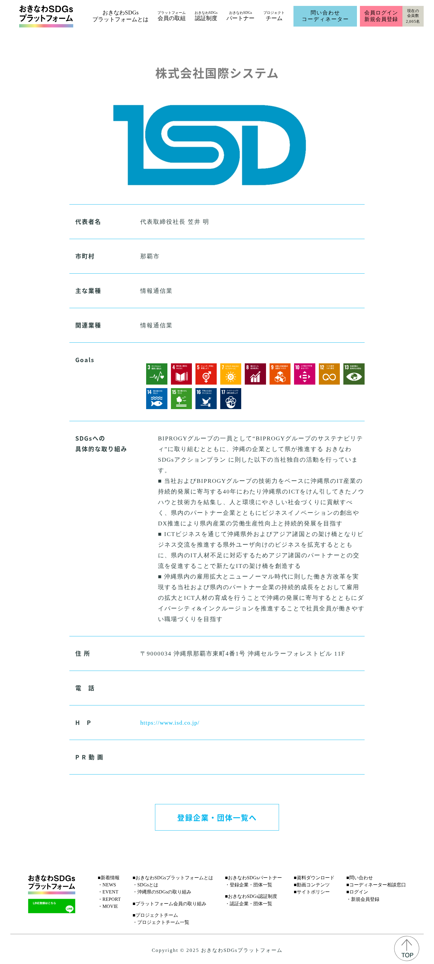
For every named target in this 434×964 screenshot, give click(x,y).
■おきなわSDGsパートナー (253, 877)
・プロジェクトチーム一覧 (161, 922)
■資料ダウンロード (314, 877)
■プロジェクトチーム (155, 915)
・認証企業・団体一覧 (248, 903)
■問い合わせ (359, 877)
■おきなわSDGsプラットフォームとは (173, 877)
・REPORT (109, 899)
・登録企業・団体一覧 (248, 884)
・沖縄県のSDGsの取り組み (162, 891)
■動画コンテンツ (312, 884)
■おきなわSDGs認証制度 (251, 896)
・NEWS (107, 884)
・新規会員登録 (362, 899)
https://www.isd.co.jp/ (170, 722)
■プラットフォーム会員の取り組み (169, 903)
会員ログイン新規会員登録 (381, 16)
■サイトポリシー (312, 891)
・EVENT (108, 891)
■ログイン (357, 891)
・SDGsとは (145, 884)
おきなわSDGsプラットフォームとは (120, 15)
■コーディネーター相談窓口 (376, 884)
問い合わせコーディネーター (325, 16)
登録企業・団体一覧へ (217, 817)
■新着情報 (109, 877)
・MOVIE (108, 906)
